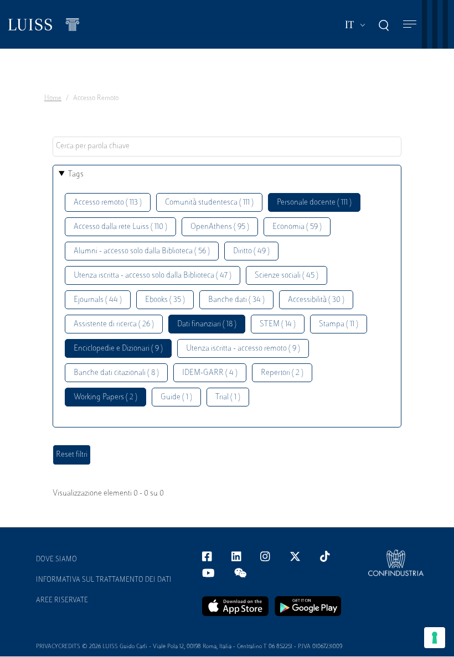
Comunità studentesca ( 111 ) (209, 203)
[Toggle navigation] (409, 24)
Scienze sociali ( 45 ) (286, 276)
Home (52, 98)
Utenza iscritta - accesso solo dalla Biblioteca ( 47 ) (152, 276)
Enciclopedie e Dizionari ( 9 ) (118, 349)
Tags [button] (76, 174)
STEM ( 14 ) (278, 324)
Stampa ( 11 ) (338, 324)
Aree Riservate (62, 600)
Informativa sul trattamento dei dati (104, 580)
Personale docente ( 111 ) (314, 203)
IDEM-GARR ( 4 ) (210, 373)
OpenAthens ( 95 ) (219, 227)
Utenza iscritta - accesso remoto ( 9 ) (243, 349)
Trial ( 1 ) (227, 397)
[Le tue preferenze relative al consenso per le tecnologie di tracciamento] (434, 637)
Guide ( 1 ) (176, 397)
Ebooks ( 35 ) (165, 300)
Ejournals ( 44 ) (98, 300)
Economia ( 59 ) (297, 227)
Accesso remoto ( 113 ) (108, 203)
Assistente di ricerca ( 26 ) (114, 324)
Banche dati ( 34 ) (236, 300)
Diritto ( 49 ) (251, 251)
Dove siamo (56, 559)
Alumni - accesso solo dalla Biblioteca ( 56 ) (142, 251)
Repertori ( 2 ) (282, 373)
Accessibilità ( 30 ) (316, 300)
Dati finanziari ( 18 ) (206, 324)
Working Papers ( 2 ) (105, 397)
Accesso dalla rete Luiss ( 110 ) (120, 227)
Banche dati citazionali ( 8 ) (116, 373)
